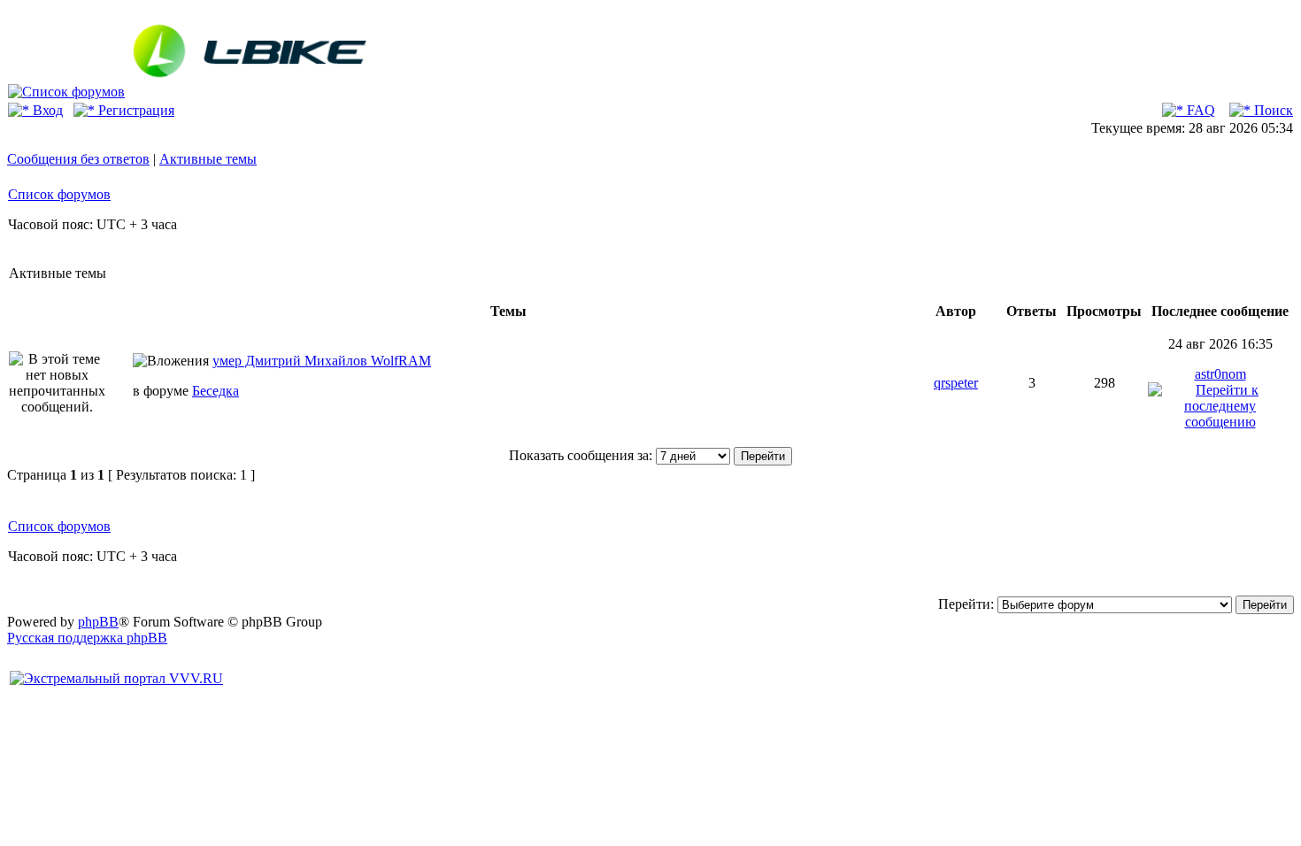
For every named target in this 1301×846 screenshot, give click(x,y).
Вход (46, 110)
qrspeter (956, 382)
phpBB (98, 621)
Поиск (1272, 110)
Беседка (215, 390)
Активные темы (208, 158)
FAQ (1199, 110)
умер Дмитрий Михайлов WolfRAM (321, 360)
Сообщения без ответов (78, 158)
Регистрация (134, 110)
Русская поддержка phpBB (87, 637)
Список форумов (59, 194)
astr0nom (1220, 373)
